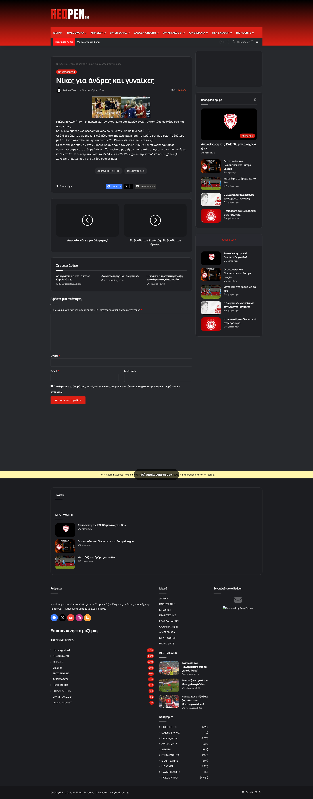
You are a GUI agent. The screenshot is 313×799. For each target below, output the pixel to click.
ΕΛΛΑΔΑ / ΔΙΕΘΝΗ (145, 32)
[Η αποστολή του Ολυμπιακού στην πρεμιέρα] (211, 216)
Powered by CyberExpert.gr (114, 792)
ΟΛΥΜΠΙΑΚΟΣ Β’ (172, 32)
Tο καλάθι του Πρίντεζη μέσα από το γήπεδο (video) (194, 666)
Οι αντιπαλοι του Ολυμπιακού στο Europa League (237, 165)
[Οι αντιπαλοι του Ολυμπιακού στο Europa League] (211, 166)
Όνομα (55, 355)
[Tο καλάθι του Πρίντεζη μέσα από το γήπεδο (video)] (169, 668)
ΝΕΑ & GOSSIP (220, 32)
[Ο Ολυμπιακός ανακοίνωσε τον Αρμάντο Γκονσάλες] (211, 199)
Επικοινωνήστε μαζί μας (75, 630)
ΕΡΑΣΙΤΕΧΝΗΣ (118, 32)
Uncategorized (77, 63)
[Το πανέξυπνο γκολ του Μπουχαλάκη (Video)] (169, 685)
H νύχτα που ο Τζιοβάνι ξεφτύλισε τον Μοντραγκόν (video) (195, 700)
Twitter (59, 495)
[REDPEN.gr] (70, 14)
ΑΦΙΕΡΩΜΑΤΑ (197, 32)
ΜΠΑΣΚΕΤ (97, 32)
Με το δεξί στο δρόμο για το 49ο (95, 41)
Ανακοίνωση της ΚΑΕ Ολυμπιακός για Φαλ (102, 525)
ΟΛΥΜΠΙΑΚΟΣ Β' (62, 696)
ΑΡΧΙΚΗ (57, 32)
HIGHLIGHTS (243, 32)
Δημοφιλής (229, 239)
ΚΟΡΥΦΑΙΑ (137, 171)
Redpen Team (70, 90)
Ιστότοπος (130, 371)
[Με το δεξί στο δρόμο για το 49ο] (211, 183)
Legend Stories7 (62, 702)
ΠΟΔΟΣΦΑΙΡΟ (75, 32)
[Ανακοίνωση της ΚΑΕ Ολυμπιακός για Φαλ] (211, 258)
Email (55, 371)
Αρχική (62, 63)
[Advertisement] (193, 12)
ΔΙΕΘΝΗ (57, 667)
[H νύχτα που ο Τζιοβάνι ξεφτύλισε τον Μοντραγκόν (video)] (169, 701)
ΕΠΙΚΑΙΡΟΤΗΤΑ (62, 690)
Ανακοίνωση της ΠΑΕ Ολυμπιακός (120, 275)
